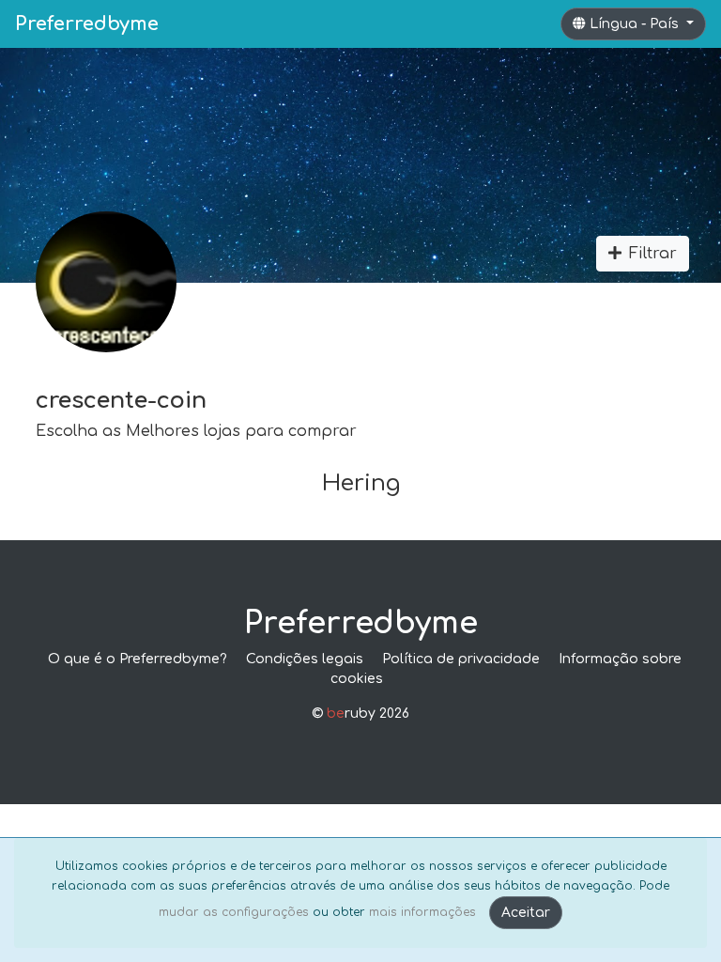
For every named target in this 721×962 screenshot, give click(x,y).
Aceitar (525, 913)
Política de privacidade (461, 659)
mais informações (422, 912)
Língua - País (636, 24)
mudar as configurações (234, 912)
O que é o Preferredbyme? (137, 659)
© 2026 (360, 713)
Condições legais (304, 659)
